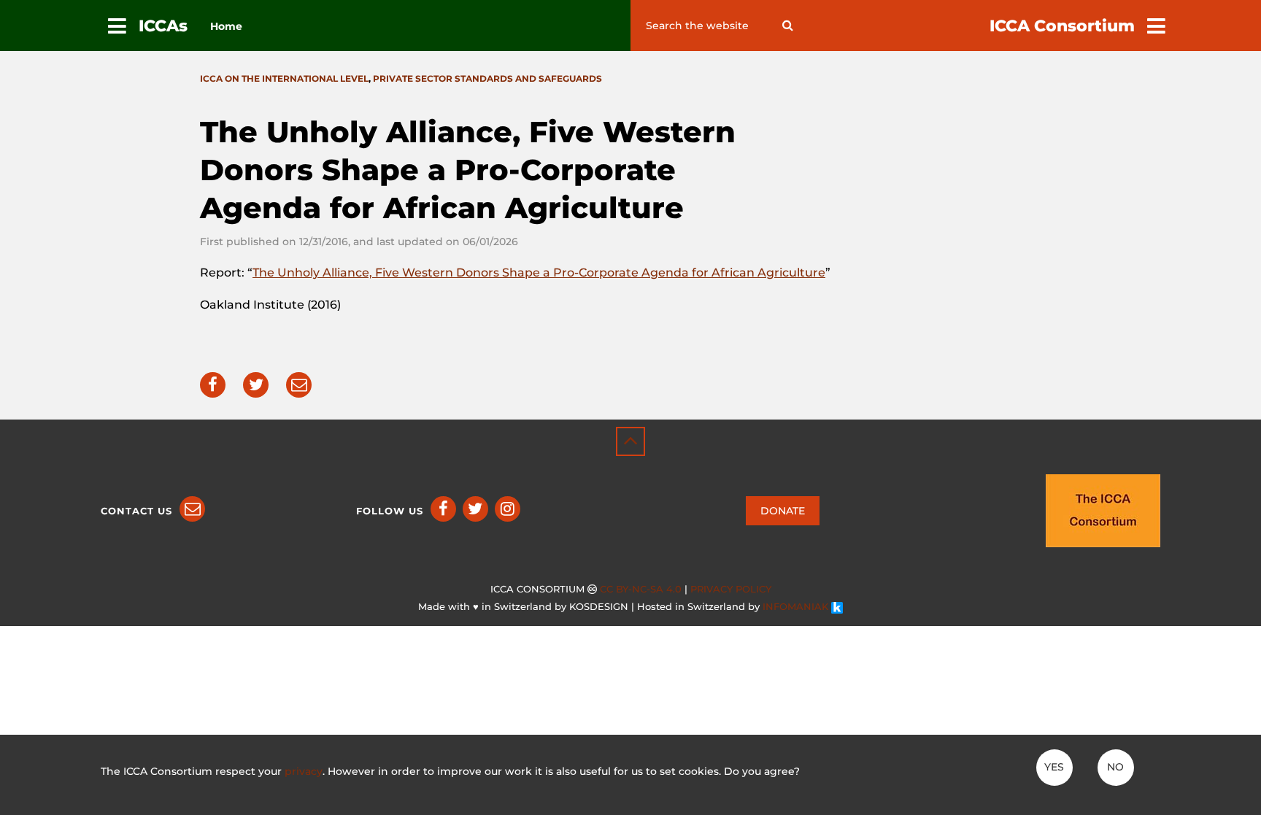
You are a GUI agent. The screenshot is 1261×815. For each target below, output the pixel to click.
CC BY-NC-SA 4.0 (641, 589)
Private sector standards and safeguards (487, 78)
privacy (304, 771)
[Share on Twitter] (256, 385)
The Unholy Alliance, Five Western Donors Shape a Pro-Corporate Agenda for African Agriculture (538, 272)
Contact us (136, 511)
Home (226, 26)
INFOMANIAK (797, 606)
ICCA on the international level (284, 78)
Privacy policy (730, 589)
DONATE (782, 510)
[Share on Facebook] (212, 385)
